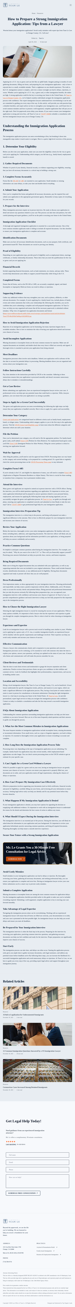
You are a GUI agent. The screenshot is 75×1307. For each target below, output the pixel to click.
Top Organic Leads (67, 1303)
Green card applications (11, 419)
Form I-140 (13, 443)
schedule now (15, 859)
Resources (40, 13)
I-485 (22, 181)
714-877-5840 (45, 114)
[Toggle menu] (70, 5)
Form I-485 (68, 473)
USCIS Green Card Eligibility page (26, 425)
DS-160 (15, 181)
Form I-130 (24, 441)
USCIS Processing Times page (41, 462)
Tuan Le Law (47, 499)
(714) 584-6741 (7, 1261)
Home (33, 13)
